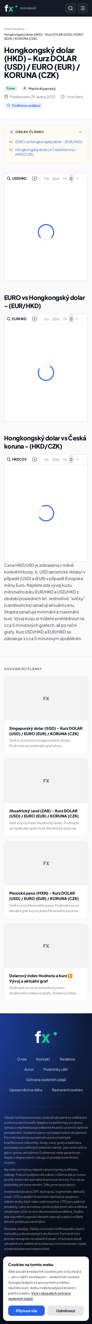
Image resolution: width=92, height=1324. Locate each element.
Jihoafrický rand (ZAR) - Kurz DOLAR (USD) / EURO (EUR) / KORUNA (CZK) (44, 813)
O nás (22, 1059)
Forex (11, 88)
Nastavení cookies (67, 1089)
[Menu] (83, 8)
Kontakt (43, 1059)
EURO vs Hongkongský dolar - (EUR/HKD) (48, 141)
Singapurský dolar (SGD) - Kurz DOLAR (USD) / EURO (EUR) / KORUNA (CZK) (46, 731)
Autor (29, 1069)
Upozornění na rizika (25, 1089)
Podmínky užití (55, 1069)
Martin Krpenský (42, 88)
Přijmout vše (26, 1310)
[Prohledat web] (70, 8)
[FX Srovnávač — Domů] (46, 1037)
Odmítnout (65, 1310)
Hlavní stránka (14, 29)
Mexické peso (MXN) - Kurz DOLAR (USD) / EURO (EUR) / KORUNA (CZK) (44, 896)
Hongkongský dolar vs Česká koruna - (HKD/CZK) (46, 152)
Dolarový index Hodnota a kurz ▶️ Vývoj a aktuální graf (41, 978)
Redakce (67, 1059)
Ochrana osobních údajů (46, 1079)
